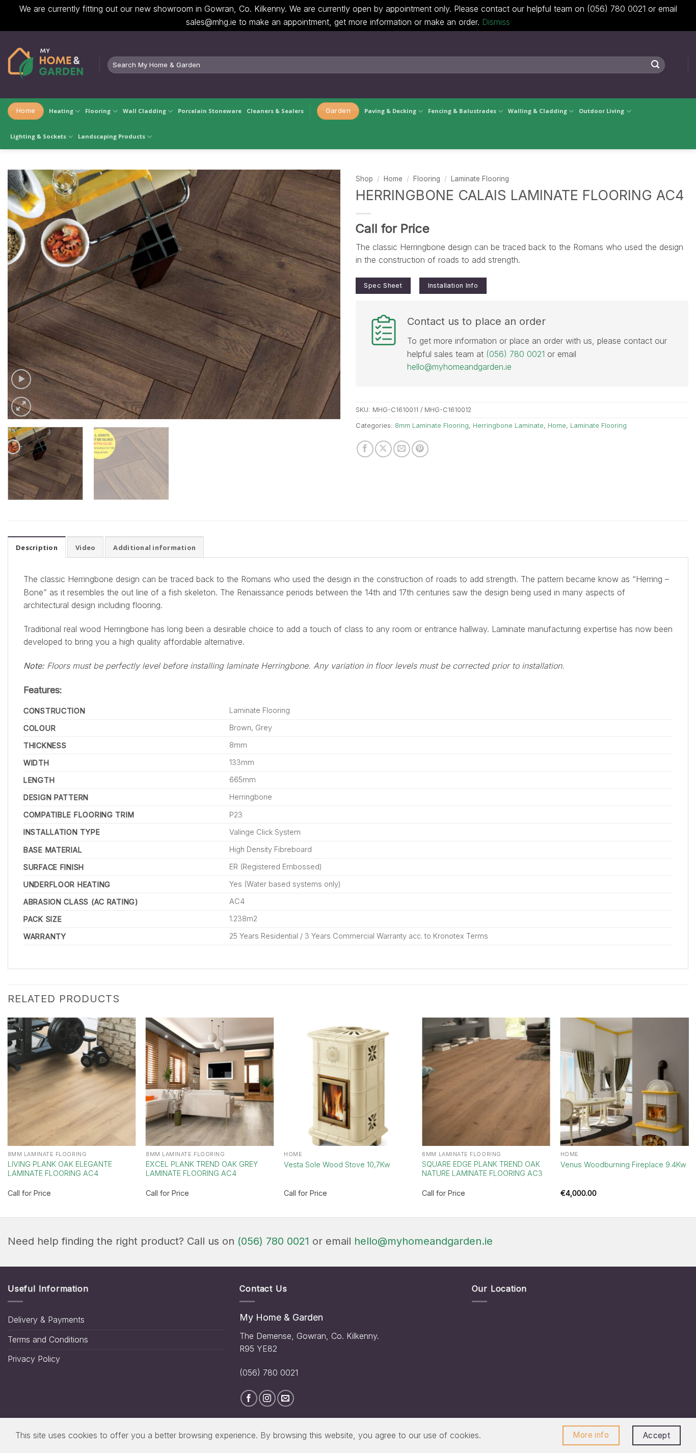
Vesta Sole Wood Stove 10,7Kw (337, 1164)
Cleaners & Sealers (275, 111)
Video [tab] (85, 547)
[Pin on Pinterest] (420, 449)
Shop (364, 179)
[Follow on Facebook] (248, 1398)
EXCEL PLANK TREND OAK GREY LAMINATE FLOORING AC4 (202, 1169)
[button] (21, 379)
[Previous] (27, 294)
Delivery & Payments (46, 1319)
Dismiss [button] (496, 22)
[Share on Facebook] (365, 449)
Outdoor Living (601, 111)
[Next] (321, 294)
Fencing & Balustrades (462, 111)
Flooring (98, 111)
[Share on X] (383, 449)
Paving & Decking (390, 111)
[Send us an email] (285, 1398)
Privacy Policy (34, 1359)
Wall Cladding (144, 111)
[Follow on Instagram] (267, 1398)
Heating (61, 111)
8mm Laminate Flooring (432, 425)
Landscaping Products (111, 136)
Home (393, 179)
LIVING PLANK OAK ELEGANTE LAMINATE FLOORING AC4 (60, 1169)
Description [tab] (37, 547)
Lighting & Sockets (38, 136)
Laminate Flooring (480, 179)
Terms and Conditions (48, 1339)
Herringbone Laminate (508, 425)
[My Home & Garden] (46, 65)
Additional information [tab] (154, 547)
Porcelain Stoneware (210, 111)
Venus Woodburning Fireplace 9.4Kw (623, 1164)
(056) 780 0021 (515, 354)
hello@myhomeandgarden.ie (459, 367)
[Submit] (655, 64)
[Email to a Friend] (401, 449)
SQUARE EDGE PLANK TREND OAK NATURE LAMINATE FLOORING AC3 (482, 1169)
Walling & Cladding (537, 111)
